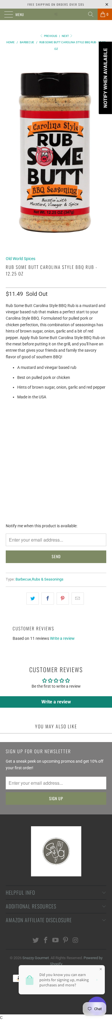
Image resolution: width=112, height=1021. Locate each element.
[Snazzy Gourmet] (56, 14)
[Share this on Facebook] (47, 599)
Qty (9, 436)
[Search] (90, 14)
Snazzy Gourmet (35, 958)
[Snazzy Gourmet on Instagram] (76, 940)
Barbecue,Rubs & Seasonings (39, 579)
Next (65, 36)
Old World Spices (20, 258)
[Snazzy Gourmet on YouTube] (55, 940)
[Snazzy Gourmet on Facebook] (45, 940)
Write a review (62, 638)
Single (15, 420)
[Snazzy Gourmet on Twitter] (36, 940)
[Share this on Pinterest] (63, 599)
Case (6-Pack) (43, 420)
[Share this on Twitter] (32, 599)
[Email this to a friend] (78, 599)
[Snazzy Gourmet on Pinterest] (65, 940)
